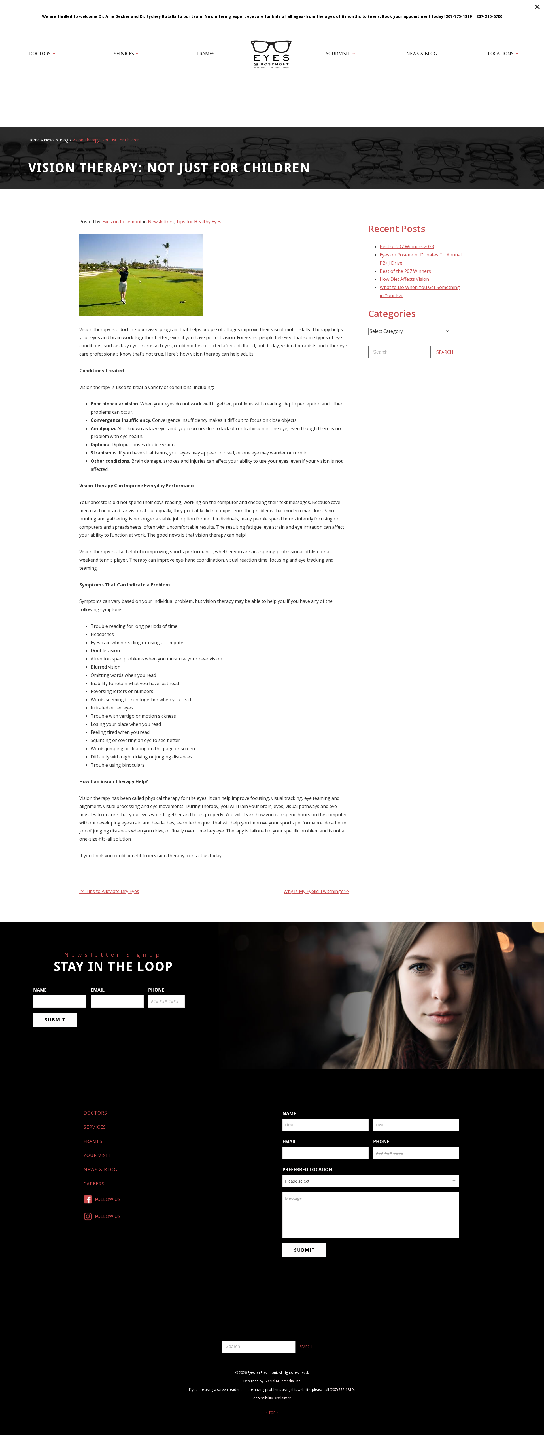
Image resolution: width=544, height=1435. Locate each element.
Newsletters (161, 221)
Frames (205, 53)
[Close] (537, 6)
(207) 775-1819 (342, 1389)
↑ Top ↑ (272, 1412)
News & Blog (421, 53)
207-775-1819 (459, 16)
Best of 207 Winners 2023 (407, 246)
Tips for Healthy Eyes (198, 221)
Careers (94, 1184)
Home (34, 140)
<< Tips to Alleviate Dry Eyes (109, 891)
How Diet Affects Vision (404, 279)
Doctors (40, 53)
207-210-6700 (489, 16)
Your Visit (338, 53)
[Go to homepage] (272, 54)
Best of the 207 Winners (405, 271)
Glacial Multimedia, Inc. (282, 1381)
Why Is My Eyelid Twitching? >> (316, 891)
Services (124, 53)
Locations (501, 53)
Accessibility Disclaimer (272, 1398)
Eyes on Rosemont (122, 221)
